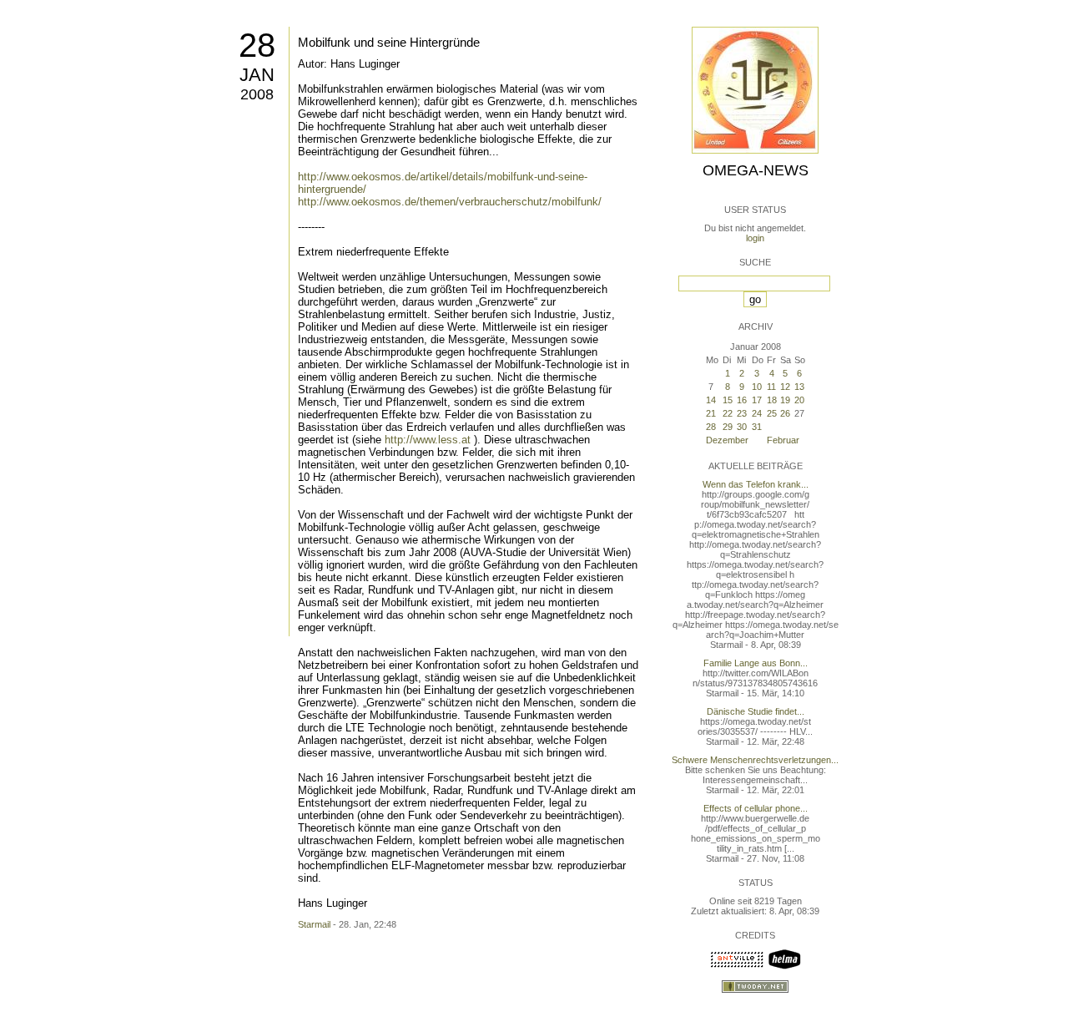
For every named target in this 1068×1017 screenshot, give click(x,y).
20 (799, 400)
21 (711, 413)
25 (772, 413)
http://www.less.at (428, 439)
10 (757, 387)
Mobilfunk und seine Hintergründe (389, 42)
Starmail (314, 924)
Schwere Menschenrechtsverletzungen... (755, 760)
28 (257, 45)
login (755, 238)
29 (728, 427)
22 (728, 413)
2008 (257, 94)
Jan (257, 74)
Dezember (727, 440)
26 (785, 413)
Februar (783, 440)
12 (785, 387)
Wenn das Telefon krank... (756, 484)
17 (757, 400)
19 (785, 400)
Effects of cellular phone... (755, 808)
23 (742, 413)
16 (742, 400)
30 (742, 427)
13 (799, 387)
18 (772, 400)
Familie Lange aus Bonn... (755, 663)
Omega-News (756, 170)
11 (771, 387)
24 (757, 413)
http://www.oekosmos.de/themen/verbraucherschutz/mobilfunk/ (450, 201)
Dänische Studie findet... (755, 711)
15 (728, 400)
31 (757, 427)
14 (711, 400)
